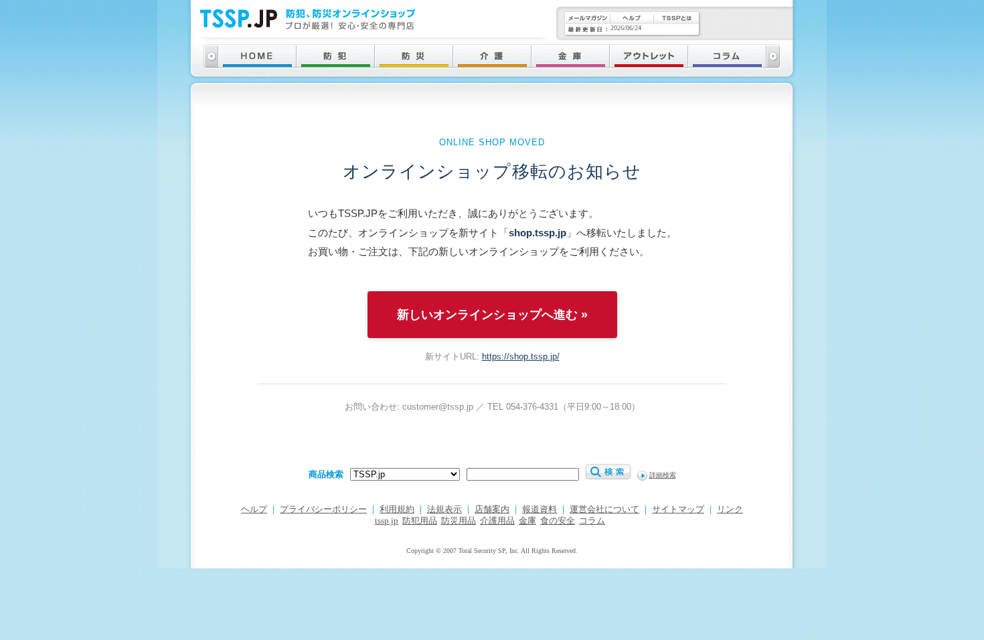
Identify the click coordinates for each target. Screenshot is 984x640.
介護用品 (497, 521)
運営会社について (604, 509)
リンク (730, 509)
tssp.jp (386, 521)
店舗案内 (492, 509)
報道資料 (539, 509)
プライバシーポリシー (323, 509)
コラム (592, 521)
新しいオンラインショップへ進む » (492, 314)
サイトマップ (678, 509)
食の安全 (557, 521)
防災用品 (458, 521)
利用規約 (397, 509)
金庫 (527, 521)
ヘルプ (254, 509)
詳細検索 (662, 475)
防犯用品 (419, 521)
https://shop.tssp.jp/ (521, 356)
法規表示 (444, 509)
